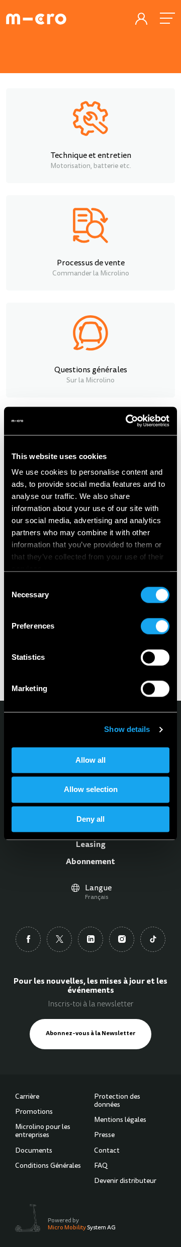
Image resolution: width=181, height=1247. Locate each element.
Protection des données (117, 1101)
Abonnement (90, 862)
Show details (127, 729)
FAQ (101, 1166)
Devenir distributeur (125, 1181)
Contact (107, 1151)
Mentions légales (120, 1120)
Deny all (90, 819)
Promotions (34, 1112)
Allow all (90, 760)
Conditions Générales (48, 1166)
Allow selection (91, 789)
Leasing (91, 845)
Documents (33, 1151)
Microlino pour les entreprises (42, 1131)
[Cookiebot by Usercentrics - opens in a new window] (127, 420)
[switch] (155, 626)
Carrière (27, 1097)
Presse (104, 1135)
